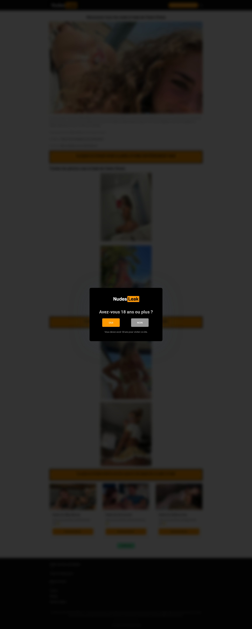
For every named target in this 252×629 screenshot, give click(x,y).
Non (140, 322)
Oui (111, 322)
